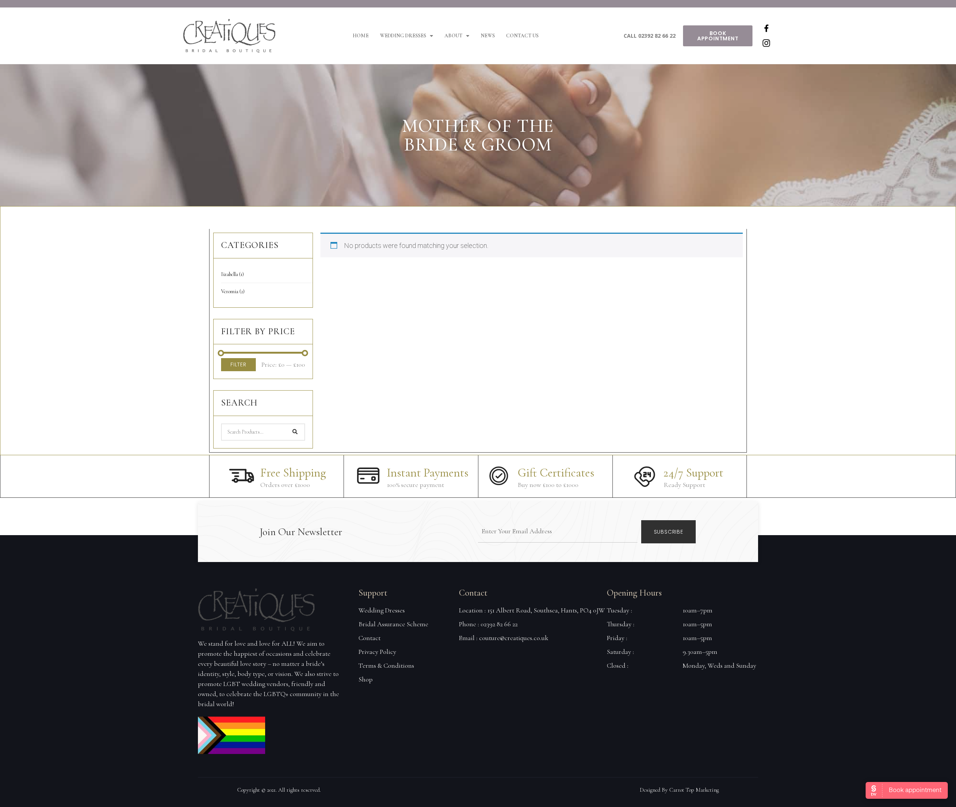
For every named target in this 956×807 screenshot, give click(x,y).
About (453, 35)
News (488, 35)
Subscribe (668, 532)
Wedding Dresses (403, 35)
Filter (238, 364)
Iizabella (232, 274)
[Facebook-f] (766, 28)
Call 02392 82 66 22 (650, 35)
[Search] (295, 432)
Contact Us (522, 35)
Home (361, 35)
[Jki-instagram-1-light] (766, 43)
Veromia (233, 291)
